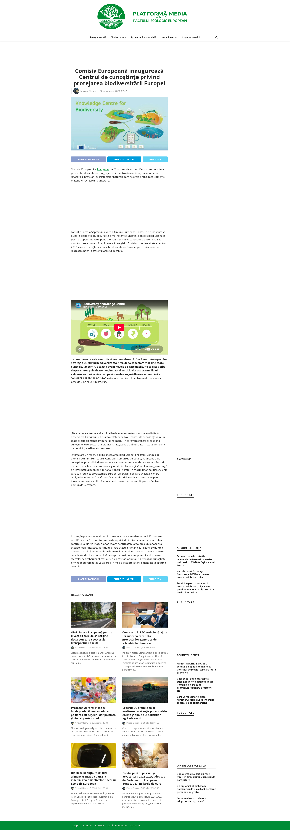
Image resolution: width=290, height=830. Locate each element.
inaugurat (103, 169)
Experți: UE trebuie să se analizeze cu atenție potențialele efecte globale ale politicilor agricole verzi (144, 713)
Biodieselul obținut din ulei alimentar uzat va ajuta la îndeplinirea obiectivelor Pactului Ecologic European (93, 778)
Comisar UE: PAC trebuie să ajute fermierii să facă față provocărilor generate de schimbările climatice (144, 638)
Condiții (135, 825)
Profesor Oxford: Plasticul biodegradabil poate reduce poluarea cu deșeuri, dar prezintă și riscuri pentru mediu (93, 713)
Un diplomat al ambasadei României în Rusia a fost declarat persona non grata (196, 789)
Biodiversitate (118, 37)
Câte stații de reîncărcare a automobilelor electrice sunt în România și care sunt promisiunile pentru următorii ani (195, 684)
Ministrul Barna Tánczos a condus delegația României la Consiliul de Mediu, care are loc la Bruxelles (196, 668)
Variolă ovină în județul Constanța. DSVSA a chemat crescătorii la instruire (193, 574)
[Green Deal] (145, 16)
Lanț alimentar (169, 37)
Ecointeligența (188, 655)
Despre (76, 825)
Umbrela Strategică (191, 765)
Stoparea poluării (190, 37)
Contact (87, 825)
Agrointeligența (189, 548)
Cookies (100, 825)
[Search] (216, 37)
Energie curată (98, 37)
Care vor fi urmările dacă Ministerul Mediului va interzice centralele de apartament (195, 699)
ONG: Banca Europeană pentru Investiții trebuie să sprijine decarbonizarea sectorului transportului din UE (92, 638)
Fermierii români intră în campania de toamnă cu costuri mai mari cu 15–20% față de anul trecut (196, 561)
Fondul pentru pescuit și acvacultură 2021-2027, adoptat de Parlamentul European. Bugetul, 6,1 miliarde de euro (143, 778)
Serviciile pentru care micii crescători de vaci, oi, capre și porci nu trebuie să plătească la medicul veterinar (195, 588)
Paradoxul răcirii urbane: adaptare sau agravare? (191, 800)
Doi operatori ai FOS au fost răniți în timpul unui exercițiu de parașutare (196, 776)
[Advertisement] (145, 51)
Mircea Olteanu (88, 90)
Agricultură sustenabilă (143, 37)
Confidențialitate (117, 825)
